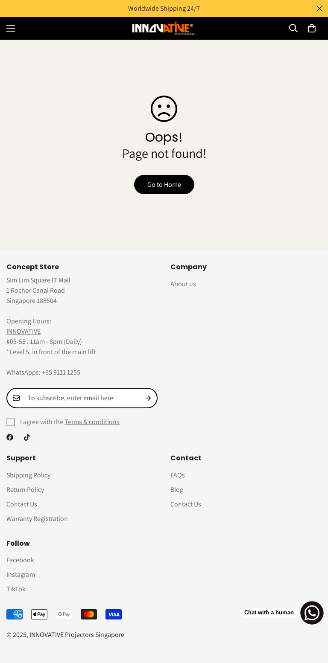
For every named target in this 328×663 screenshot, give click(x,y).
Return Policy (25, 489)
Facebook (20, 559)
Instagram (20, 574)
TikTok (16, 588)
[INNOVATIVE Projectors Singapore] (164, 28)
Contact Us (21, 504)
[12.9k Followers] (9, 437)
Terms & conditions (92, 421)
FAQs (177, 475)
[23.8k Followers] (26, 437)
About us (183, 283)
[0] (312, 28)
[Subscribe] (148, 398)
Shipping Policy (28, 475)
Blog (176, 489)
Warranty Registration (37, 518)
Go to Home (164, 184)
